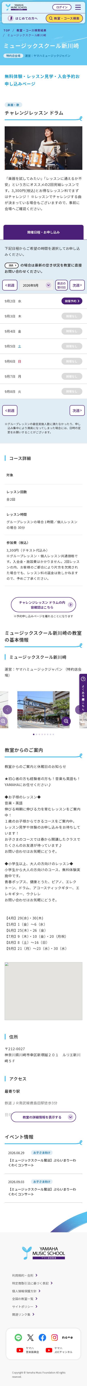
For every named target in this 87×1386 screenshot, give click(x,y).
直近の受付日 (61, 285)
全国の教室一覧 (22, 1299)
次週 (76, 285)
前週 (10, 285)
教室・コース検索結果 (32, 30)
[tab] (33, 734)
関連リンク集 (21, 1314)
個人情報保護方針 (24, 1291)
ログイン (62, 7)
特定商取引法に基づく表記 (30, 1283)
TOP (6, 30)
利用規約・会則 (22, 1275)
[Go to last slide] (7, 709)
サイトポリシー (22, 1306)
